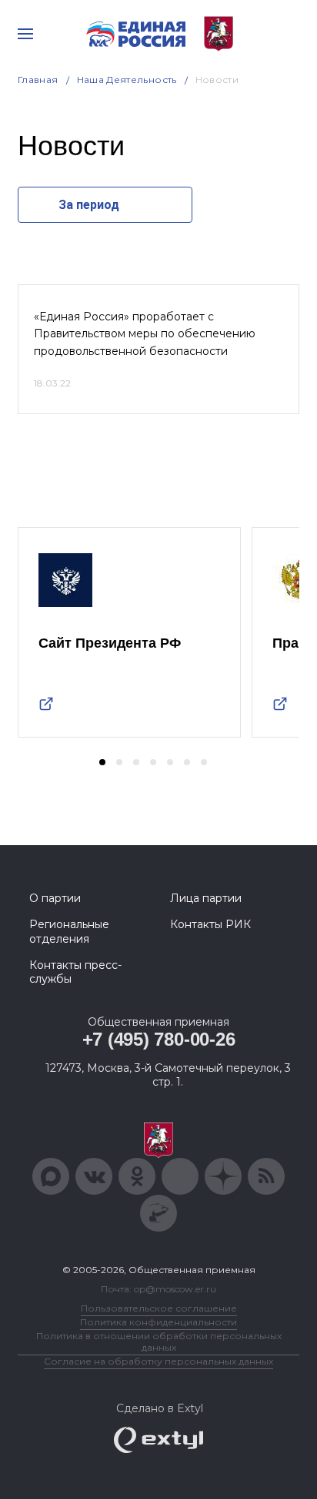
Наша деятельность (127, 79)
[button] (102, 762)
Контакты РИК (210, 924)
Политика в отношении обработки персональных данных (159, 1341)
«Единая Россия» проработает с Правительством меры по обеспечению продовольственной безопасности (144, 334)
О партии (55, 898)
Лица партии (206, 898)
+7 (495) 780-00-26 (158, 1039)
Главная (38, 79)
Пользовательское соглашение (159, 1308)
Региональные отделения (69, 931)
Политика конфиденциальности (158, 1322)
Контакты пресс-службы (75, 972)
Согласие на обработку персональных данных (158, 1361)
